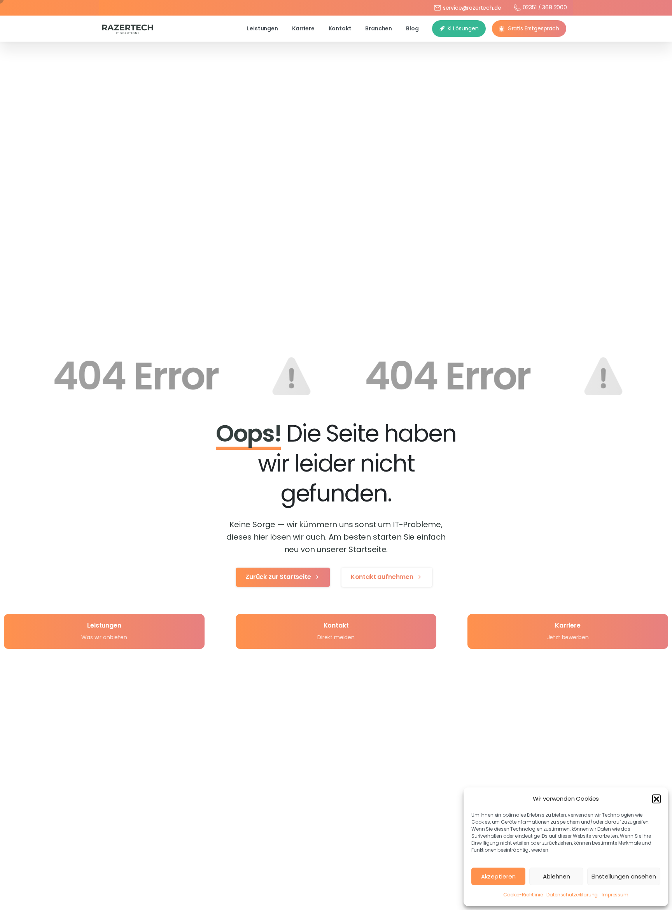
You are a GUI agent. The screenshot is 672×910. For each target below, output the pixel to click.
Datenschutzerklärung (572, 894)
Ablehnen (556, 876)
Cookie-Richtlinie (522, 894)
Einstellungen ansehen (624, 876)
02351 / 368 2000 (545, 7)
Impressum (615, 894)
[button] (656, 799)
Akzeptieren (498, 876)
